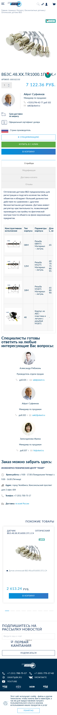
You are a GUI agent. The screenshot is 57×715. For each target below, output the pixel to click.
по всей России (22, 504)
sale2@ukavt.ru (33, 106)
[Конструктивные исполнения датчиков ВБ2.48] (13, 317)
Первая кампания (21, 644)
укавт (28, 665)
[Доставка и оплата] (28, 177)
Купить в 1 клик (28, 144)
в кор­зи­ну (28, 596)
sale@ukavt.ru (39, 380)
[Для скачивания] (28, 170)
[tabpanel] (28, 564)
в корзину (28, 152)
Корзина (54, 4)
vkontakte (40, 677)
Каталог (20, 10)
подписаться (28, 653)
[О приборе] (28, 163)
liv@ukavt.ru (38, 451)
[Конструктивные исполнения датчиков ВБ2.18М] (13, 290)
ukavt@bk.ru (14, 677)
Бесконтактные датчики (34, 10)
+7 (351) (17, 673)
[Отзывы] (28, 184)
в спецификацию (28, 137)
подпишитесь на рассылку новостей (22, 627)
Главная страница (8, 10)
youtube (12, 682)
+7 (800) (44, 673)
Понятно (28, 711)
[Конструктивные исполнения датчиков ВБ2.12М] (13, 266)
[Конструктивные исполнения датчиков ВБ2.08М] (13, 245)
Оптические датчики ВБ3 (11, 12)
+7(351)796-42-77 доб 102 (39, 103)
